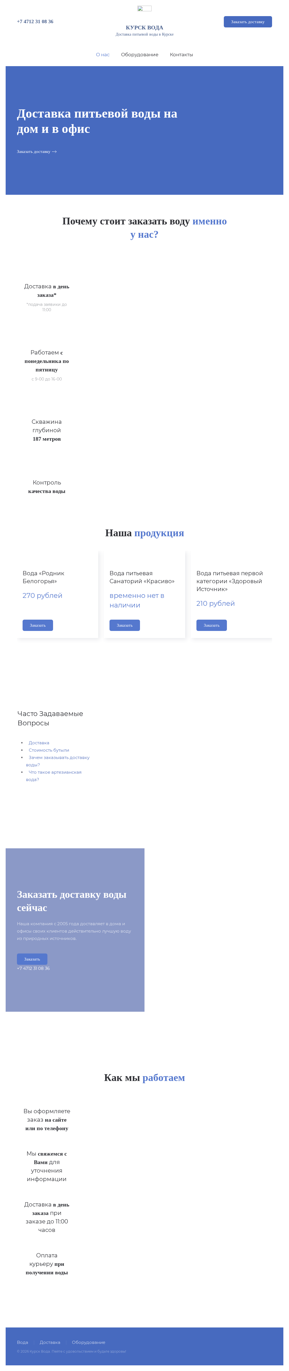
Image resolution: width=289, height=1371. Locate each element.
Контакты (181, 54)
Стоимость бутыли (49, 750)
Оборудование (140, 54)
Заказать (38, 625)
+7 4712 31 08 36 (35, 21)
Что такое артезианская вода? (54, 775)
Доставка (39, 742)
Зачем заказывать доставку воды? (57, 761)
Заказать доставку (248, 22)
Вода (22, 1342)
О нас (103, 54)
